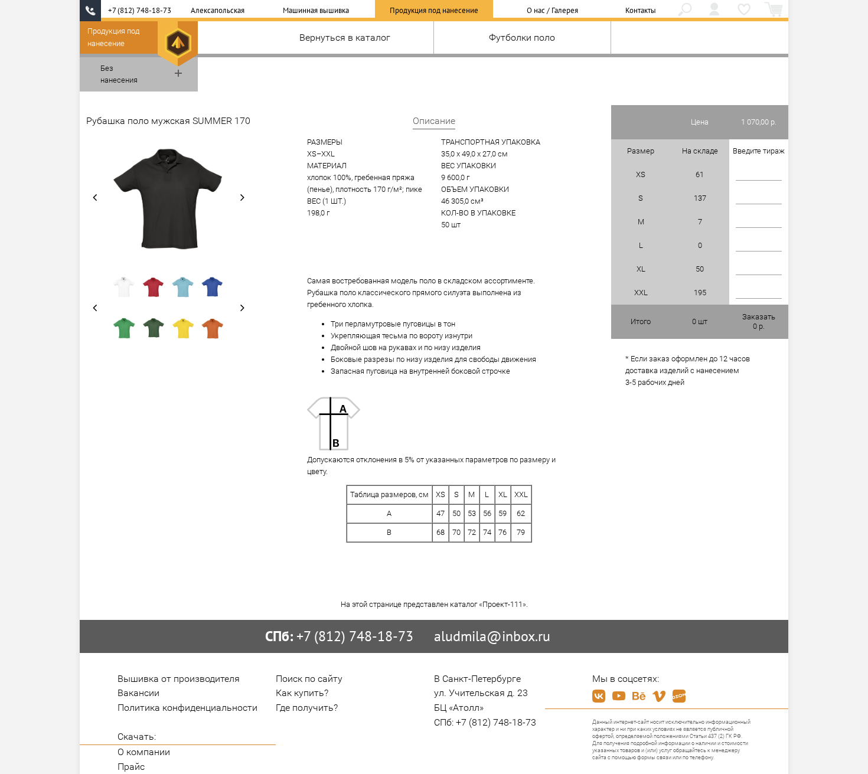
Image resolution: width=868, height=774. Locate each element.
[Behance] (639, 696)
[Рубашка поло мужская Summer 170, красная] (153, 287)
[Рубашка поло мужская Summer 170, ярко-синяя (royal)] (212, 287)
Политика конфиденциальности (187, 707)
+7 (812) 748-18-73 (139, 10)
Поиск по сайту (309, 678)
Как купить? (302, 692)
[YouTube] (619, 696)
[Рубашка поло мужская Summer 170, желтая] (183, 328)
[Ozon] (679, 696)
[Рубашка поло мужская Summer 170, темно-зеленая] (153, 328)
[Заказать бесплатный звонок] (90, 10)
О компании (144, 751)
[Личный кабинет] (714, 10)
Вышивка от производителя (179, 678)
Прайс (131, 766)
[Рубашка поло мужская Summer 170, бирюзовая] (183, 287)
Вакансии (138, 692)
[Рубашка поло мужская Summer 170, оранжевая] (212, 328)
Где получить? (307, 707)
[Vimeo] (659, 696)
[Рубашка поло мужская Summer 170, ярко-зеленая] (124, 328)
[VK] (599, 696)
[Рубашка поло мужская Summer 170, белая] (124, 287)
